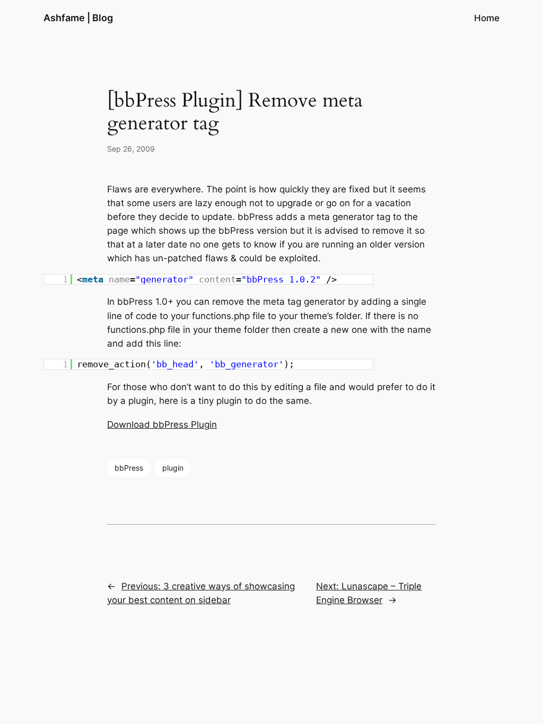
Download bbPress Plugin (162, 424)
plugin (172, 467)
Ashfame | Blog (78, 17)
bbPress (129, 467)
